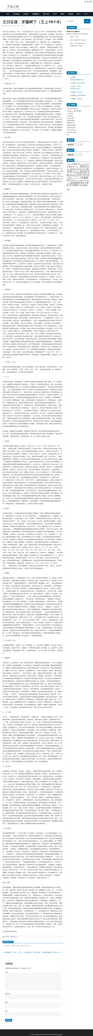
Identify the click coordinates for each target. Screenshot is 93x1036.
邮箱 (6, 1002)
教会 (81, 176)
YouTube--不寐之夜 (72, 108)
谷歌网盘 (79, 99)
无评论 (23, 25)
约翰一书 (78, 178)
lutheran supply (71, 130)
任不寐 (6, 25)
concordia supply (71, 132)
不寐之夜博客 (80, 83)
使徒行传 (86, 164)
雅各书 (83, 183)
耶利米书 (77, 180)
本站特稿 (70, 14)
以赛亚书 (75, 164)
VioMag (37, 1034)
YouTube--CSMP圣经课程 (74, 111)
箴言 (70, 178)
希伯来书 (84, 171)
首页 (8, 14)
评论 (6, 972)
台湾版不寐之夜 (71, 127)
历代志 (83, 169)
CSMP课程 (16, 14)
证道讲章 (25, 14)
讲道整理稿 (35, 14)
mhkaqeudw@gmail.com (77, 79)
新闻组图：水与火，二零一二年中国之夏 (18, 952)
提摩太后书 (76, 176)
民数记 (84, 176)
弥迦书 (75, 174)
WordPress (59, 1034)
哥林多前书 (76, 172)
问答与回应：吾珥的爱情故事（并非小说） (47, 952)
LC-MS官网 (70, 113)
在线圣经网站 (70, 120)
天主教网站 (70, 116)
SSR (68, 134)
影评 (79, 174)
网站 (6, 1011)
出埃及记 (70, 167)
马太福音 (83, 185)
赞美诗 (62, 14)
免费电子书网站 (71, 125)
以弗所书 (69, 164)
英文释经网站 (70, 118)
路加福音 (75, 182)
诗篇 (69, 183)
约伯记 (73, 178)
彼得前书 (85, 174)
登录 (68, 189)
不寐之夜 (13, 6)
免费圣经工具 (70, 123)
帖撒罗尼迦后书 (70, 174)
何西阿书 (82, 164)
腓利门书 (83, 180)
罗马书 (72, 181)
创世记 (84, 166)
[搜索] (87, 21)
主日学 (55, 14)
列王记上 (15, 936)
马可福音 (74, 185)
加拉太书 (74, 169)
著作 (78, 14)
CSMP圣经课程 (81, 95)
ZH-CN (86, 14)
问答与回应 (46, 14)
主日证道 (7, 936)
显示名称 (7, 993)
